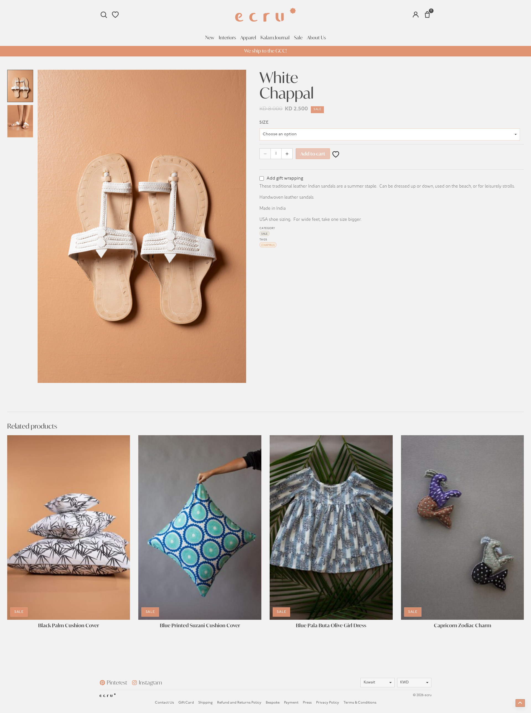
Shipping (205, 702)
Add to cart (312, 154)
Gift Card (186, 702)
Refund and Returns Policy (239, 702)
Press (307, 702)
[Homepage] (265, 15)
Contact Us (164, 702)
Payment (291, 702)
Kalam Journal (275, 38)
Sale (298, 38)
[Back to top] (520, 703)
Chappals (268, 245)
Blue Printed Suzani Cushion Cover (200, 625)
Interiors (227, 38)
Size (264, 122)
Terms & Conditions (359, 702)
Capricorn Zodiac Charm (462, 625)
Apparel (248, 38)
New (209, 38)
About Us (316, 38)
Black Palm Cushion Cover (68, 625)
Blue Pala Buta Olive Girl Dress (331, 625)
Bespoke (273, 702)
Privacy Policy (327, 702)
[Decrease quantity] (265, 154)
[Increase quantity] (287, 154)
